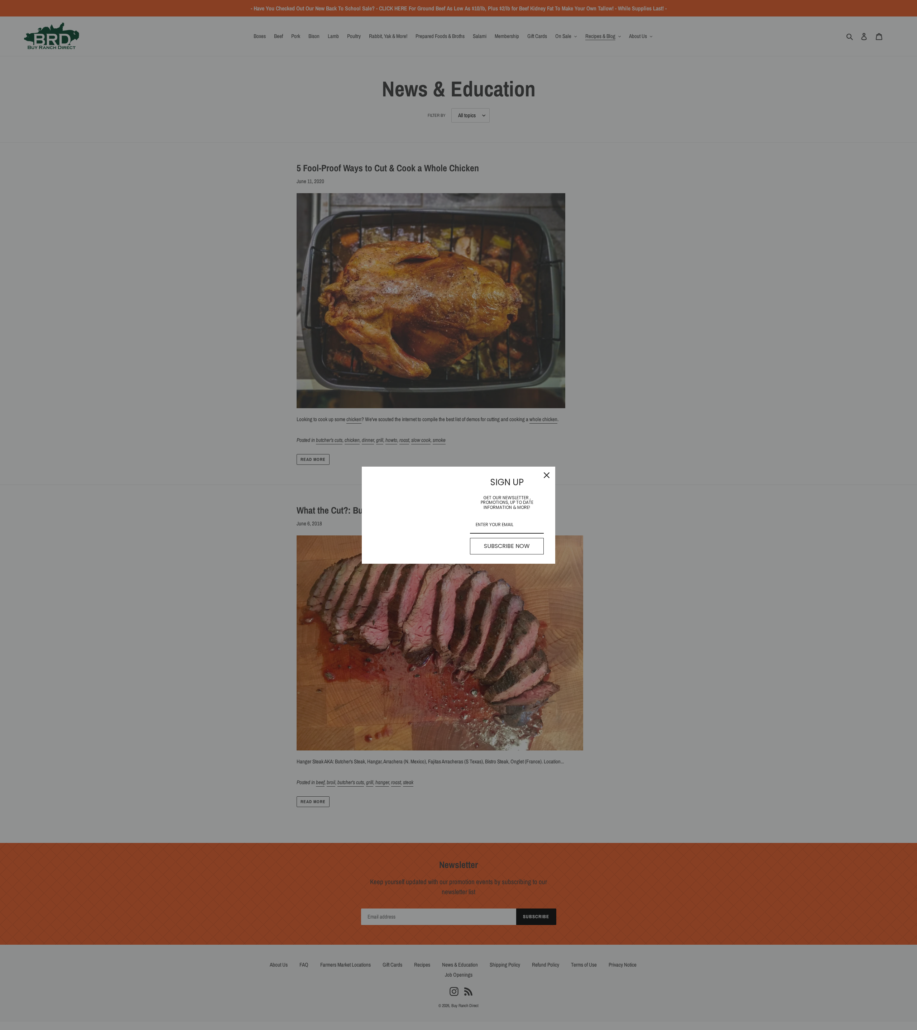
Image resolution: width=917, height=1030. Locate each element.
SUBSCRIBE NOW (507, 546)
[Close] (546, 475)
